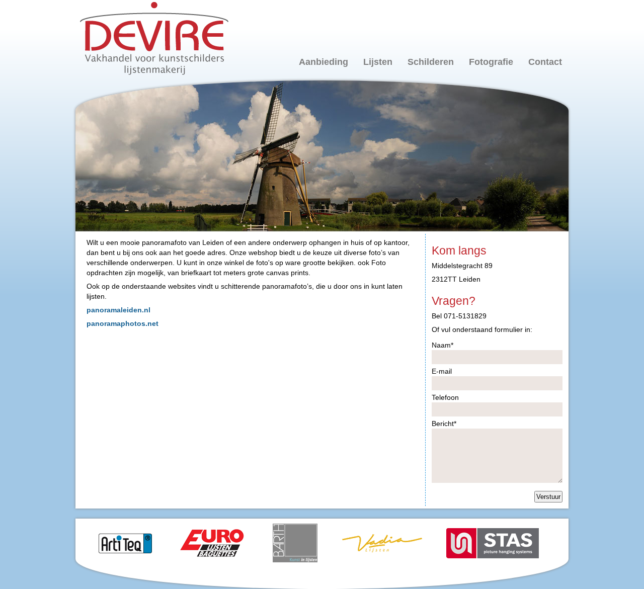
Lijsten (377, 62)
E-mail (442, 371)
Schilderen (431, 62)
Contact (545, 62)
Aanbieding (323, 62)
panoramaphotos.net (122, 323)
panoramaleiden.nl (118, 310)
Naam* (442, 345)
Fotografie (491, 62)
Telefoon (445, 397)
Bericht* (444, 423)
